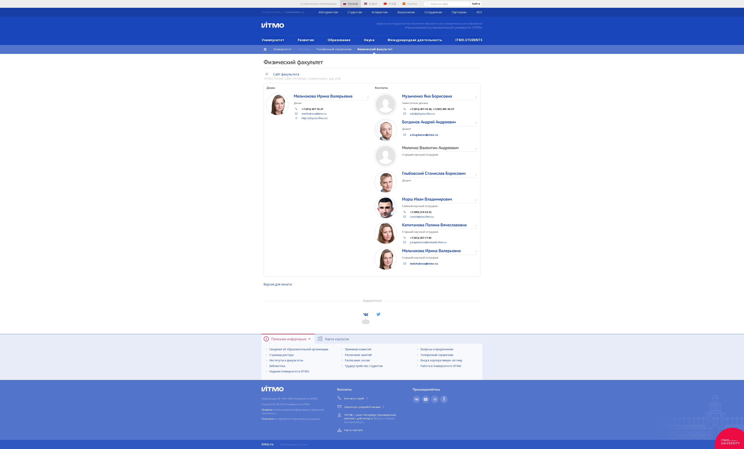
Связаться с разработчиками (362, 407)
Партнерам (459, 12)
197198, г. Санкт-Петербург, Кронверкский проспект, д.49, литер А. (370, 418)
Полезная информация (288, 339)
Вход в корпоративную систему (441, 360)
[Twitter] (378, 314)
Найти (476, 3)
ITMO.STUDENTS (469, 40)
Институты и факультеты (286, 360)
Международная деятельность (415, 40)
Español (412, 3)
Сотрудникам (434, 12)
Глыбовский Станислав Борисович (434, 173)
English (373, 3)
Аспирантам (380, 12)
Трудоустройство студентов (364, 366)
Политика (268, 418)
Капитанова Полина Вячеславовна (434, 225)
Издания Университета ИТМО (289, 371)
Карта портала (353, 430)
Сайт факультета (286, 74)
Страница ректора (281, 355)
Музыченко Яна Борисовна (427, 96)
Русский (353, 3)
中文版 (392, 3)
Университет (273, 40)
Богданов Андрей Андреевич (429, 122)
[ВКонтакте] (366, 314)
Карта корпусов (336, 339)
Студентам (355, 12)
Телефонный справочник (334, 49)
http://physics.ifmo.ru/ (315, 118)
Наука (369, 40)
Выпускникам (406, 12)
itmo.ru (268, 444)
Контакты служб (354, 398)
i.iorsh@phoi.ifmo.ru (422, 216)
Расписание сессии (357, 360)
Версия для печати (278, 284)
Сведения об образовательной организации (298, 349)
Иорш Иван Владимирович (427, 199)
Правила (267, 409)
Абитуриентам (329, 12)
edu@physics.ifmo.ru (422, 113)
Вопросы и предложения (436, 349)
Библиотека (277, 366)
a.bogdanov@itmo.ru (424, 135)
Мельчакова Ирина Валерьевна (323, 96)
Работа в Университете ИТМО (440, 366)
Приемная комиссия (358, 349)
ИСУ (479, 12)
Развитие (306, 40)
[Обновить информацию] (368, 97)
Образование (339, 40)
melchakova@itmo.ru (314, 113)
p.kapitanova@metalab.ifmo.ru (428, 242)
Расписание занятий (358, 355)
